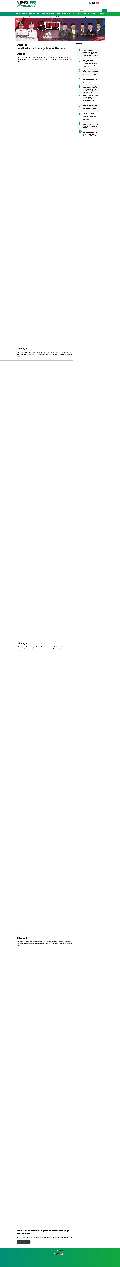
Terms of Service (70, 1260)
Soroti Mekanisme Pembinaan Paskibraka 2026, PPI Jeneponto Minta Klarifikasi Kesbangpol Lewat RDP (90, 63)
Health (73, 14)
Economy (24, 14)
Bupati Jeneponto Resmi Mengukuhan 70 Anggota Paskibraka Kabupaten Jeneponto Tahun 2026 (90, 72)
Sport (43, 14)
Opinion (79, 14)
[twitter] (94, 4)
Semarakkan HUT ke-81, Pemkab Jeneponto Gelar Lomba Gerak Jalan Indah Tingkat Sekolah (90, 80)
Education (31, 14)
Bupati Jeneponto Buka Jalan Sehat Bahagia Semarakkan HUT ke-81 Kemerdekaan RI (90, 107)
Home (18, 14)
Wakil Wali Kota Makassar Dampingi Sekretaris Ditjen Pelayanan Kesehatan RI (35, 17)
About (52, 1260)
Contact (59, 1260)
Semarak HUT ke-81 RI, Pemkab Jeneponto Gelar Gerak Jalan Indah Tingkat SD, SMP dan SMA (90, 133)
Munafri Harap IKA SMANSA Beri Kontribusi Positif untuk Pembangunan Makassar (83, 17)
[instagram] (98, 4)
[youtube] (101, 4)
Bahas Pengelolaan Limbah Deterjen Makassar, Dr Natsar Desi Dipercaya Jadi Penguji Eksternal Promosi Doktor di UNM (90, 53)
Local (38, 14)
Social (95, 14)
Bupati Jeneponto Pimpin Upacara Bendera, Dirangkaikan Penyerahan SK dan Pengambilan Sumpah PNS (90, 99)
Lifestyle (57, 14)
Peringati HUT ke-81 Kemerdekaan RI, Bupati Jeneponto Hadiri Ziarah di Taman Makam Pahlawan (90, 116)
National (101, 14)
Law (68, 14)
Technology (50, 14)
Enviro (64, 14)
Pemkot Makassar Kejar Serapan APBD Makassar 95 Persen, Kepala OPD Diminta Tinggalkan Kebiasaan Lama (90, 89)
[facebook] (90, 4)
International (87, 14)
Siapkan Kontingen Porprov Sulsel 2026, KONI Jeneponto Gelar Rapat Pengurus (90, 125)
